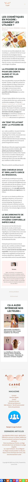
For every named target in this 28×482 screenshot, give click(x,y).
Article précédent (14, 292)
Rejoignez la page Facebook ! (14, 427)
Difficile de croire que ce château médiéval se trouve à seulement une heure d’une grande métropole (14, 439)
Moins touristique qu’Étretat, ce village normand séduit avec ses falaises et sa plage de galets (14, 445)
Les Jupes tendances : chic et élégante (14, 449)
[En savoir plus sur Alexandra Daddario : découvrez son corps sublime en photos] (14, 320)
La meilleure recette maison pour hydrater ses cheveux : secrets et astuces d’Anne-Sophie (13, 354)
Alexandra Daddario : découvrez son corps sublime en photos (12, 331)
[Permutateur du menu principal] (25, 4)
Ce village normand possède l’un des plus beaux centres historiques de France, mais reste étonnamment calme (14, 452)
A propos (14, 395)
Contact (14, 399)
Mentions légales (14, 397)
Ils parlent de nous (14, 401)
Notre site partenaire (14, 407)
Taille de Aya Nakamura (14, 403)
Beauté (4, 28)
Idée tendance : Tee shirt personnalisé (14, 405)
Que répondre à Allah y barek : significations (14, 435)
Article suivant (14, 296)
